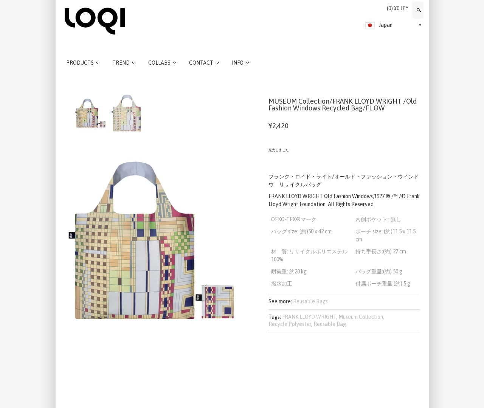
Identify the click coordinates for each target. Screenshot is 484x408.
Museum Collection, (361, 317)
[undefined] (151, 240)
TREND (121, 63)
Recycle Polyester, (290, 324)
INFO (238, 63)
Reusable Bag (329, 324)
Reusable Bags (310, 301)
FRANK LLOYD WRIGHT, (309, 317)
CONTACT (201, 63)
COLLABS (159, 63)
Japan (385, 25)
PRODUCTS (80, 63)
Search (418, 10)
